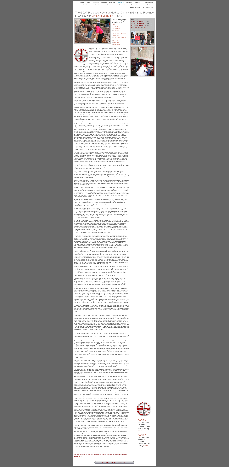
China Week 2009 (135, 5)
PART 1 (142, 420)
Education (96, 2)
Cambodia (104, 2)
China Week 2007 (111, 5)
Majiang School (116, 35)
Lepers (89, 2)
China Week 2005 (87, 5)
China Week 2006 (99, 5)
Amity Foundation (102, 16)
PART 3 (142, 435)
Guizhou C (129, 2)
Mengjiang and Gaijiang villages (119, 37)
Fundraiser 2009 (148, 2)
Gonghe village (116, 26)
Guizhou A (112, 2)
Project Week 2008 (135, 7)
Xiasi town (115, 39)
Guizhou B (121, 2)
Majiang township (116, 24)
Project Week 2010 (148, 7)
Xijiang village (116, 42)
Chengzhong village (117, 32)
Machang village (116, 28)
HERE (90, 50)
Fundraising (138, 2)
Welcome (81, 2)
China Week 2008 (123, 5)
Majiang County (116, 44)
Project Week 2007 (148, 5)
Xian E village (116, 30)
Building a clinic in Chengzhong (119, 33)
